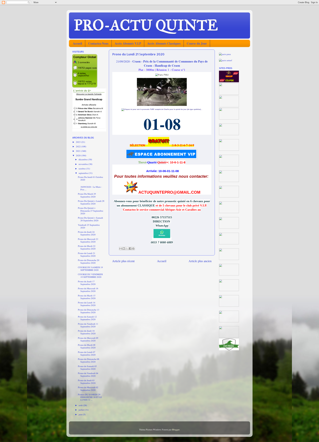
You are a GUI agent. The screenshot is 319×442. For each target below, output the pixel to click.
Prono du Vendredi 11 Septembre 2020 (88, 325)
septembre (84, 173)
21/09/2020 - (162, 63)
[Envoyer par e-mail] (120, 248)
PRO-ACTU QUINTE (146, 25)
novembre (83, 164)
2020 (78, 155)
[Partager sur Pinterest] (133, 248)
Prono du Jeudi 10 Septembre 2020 (87, 332)
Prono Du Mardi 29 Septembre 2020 (87, 195)
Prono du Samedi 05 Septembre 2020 (87, 367)
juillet (82, 409)
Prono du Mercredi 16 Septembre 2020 (88, 290)
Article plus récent (123, 261)
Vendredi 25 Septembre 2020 (89, 226)
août (81, 405)
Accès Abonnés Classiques (164, 43)
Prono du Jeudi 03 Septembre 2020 (87, 381)
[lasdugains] (229, 134)
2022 (78, 146)
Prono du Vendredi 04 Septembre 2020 (88, 374)
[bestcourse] (229, 165)
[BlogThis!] (123, 248)
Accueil (77, 43)
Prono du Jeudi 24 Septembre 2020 (87, 233)
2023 (78, 141)
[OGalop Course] (229, 81)
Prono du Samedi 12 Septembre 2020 (87, 318)
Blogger (175, 429)
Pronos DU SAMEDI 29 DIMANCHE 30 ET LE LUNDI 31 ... (90, 397)
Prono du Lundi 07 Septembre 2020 (87, 353)
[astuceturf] (229, 149)
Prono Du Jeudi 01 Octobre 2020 (90, 178)
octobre (82, 168)
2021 (78, 150)
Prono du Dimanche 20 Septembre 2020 (88, 261)
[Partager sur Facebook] (130, 248)
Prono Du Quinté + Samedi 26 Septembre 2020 (90, 219)
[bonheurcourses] (229, 118)
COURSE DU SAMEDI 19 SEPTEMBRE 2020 (90, 268)
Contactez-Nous (98, 43)
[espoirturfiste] (229, 181)
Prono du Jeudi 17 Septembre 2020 (87, 283)
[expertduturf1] (229, 106)
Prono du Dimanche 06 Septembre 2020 (88, 360)
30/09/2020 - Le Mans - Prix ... (90, 187)
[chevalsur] (229, 93)
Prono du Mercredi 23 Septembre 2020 (88, 240)
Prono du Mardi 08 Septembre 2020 (87, 346)
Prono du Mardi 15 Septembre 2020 (87, 297)
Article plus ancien (200, 261)
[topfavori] (229, 196)
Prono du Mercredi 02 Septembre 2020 (88, 388)
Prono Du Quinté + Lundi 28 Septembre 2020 (91, 202)
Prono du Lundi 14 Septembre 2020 (87, 304)
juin (81, 414)
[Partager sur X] (127, 248)
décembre (83, 159)
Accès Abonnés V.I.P (128, 43)
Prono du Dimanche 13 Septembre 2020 (88, 311)
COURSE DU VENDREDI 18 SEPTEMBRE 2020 (90, 275)
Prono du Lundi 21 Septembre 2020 (87, 254)
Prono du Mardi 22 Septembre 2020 (87, 247)
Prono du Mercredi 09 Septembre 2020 (88, 339)
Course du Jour (197, 43)
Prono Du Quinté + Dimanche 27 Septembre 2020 (90, 210)
